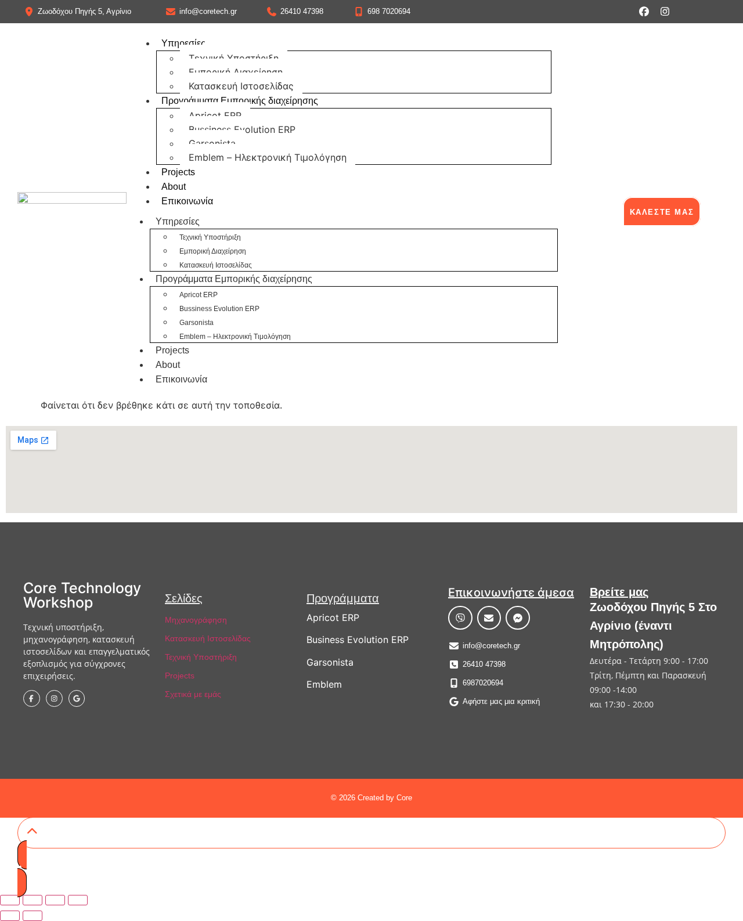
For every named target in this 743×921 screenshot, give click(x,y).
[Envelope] (489, 618)
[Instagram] (665, 11)
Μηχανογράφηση (196, 619)
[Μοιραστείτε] (55, 900)
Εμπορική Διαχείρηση (236, 72)
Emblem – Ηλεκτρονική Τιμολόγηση (268, 157)
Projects (178, 172)
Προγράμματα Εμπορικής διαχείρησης (239, 101)
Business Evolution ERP (357, 639)
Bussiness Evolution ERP (242, 129)
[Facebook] (644, 11)
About (173, 187)
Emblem (324, 684)
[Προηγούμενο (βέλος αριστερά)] (10, 916)
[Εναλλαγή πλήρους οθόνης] (32, 900)
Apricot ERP (215, 115)
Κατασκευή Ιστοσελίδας (241, 86)
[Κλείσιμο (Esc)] (78, 900)
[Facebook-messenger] (518, 618)
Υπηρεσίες (183, 43)
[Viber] (460, 618)
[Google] (76, 698)
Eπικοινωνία (187, 201)
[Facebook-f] (31, 698)
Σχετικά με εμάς (193, 694)
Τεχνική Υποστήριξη (234, 58)
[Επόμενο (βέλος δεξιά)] (32, 916)
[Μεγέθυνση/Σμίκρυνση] (10, 900)
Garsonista (212, 143)
